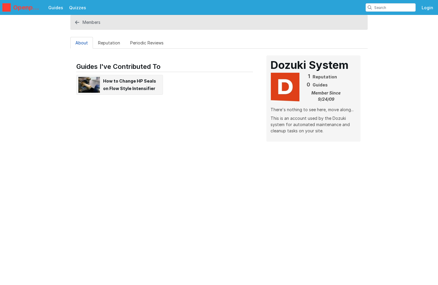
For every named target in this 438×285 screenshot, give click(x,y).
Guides (55, 7)
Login (427, 7)
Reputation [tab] (109, 42)
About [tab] (81, 42)
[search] (370, 7)
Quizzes (77, 7)
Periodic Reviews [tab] (147, 42)
